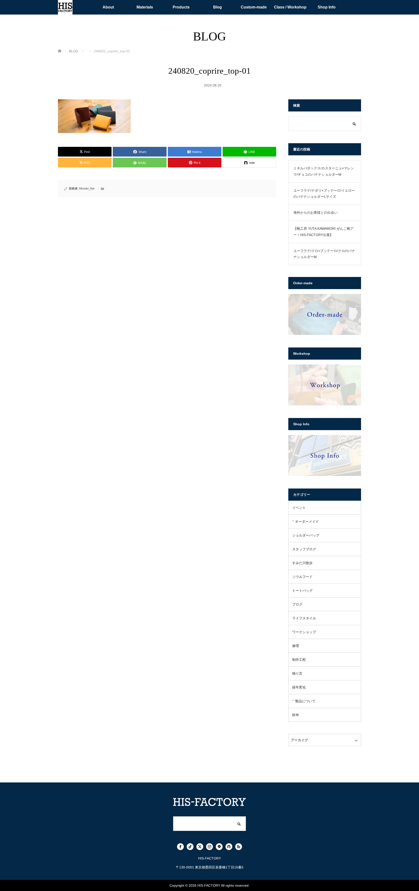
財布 (295, 715)
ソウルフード (302, 577)
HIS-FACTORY (208, 885)
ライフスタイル (304, 618)
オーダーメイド (307, 521)
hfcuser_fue (87, 188)
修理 (295, 646)
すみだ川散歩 (302, 563)
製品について (305, 701)
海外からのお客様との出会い (315, 212)
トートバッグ (302, 590)
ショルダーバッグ (305, 535)
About (108, 7)
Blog (217, 7)
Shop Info (327, 7)
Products (181, 7)
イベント (299, 508)
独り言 (297, 673)
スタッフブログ (304, 549)
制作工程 (299, 660)
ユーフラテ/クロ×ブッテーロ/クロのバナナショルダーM (324, 254)
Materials (145, 7)
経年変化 (299, 687)
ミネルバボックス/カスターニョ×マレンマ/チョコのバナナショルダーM (323, 171)
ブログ (297, 604)
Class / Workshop (290, 7)
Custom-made (254, 7)
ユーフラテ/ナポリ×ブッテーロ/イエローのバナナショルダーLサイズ (324, 193)
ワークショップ (304, 632)
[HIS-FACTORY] (65, 7)
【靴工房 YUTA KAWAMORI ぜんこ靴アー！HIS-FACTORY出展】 (323, 232)
